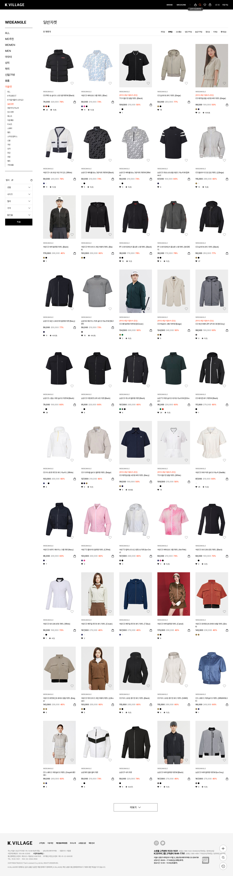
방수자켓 (10, 112)
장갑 (8, 153)
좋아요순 (223, 32)
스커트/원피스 (12, 136)
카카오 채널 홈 (162, 843)
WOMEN (10, 45)
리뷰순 (215, 32)
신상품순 (179, 32)
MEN (8, 51)
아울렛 (8, 87)
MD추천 (9, 39)
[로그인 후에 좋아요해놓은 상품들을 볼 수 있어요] (204, 5)
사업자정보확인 (38, 854)
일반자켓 (10, 104)
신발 (8, 140)
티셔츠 (9, 124)
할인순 (208, 32)
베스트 (9, 116)
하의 (7, 69)
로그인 (217, 5)
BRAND (170, 5)
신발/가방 (10, 75)
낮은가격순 (188, 32)
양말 (8, 157)
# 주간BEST (11, 96)
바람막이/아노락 (13, 108)
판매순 (170, 32)
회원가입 (225, 5)
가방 (8, 145)
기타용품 (10, 165)
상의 (7, 63)
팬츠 (8, 132)
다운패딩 (10, 120)
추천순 (163, 32)
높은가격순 (198, 32)
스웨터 (9, 128)
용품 (7, 81)
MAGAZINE (181, 5)
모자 (8, 149)
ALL (7, 33)
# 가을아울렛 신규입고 (15, 100)
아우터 (8, 57)
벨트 (8, 161)
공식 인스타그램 (156, 843)
